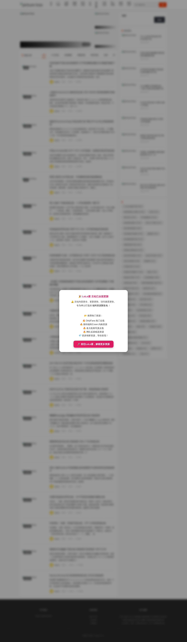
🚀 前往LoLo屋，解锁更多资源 (93, 344)
